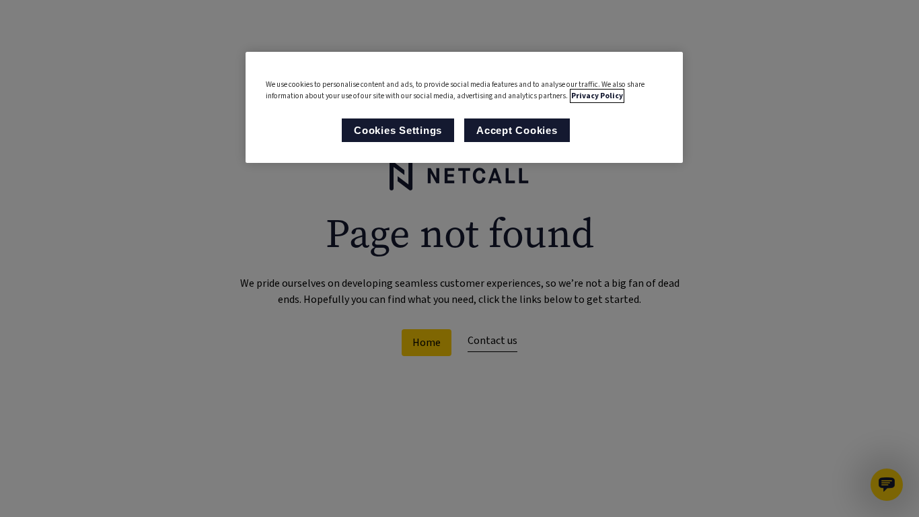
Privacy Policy (597, 96)
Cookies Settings (398, 130)
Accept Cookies (517, 130)
